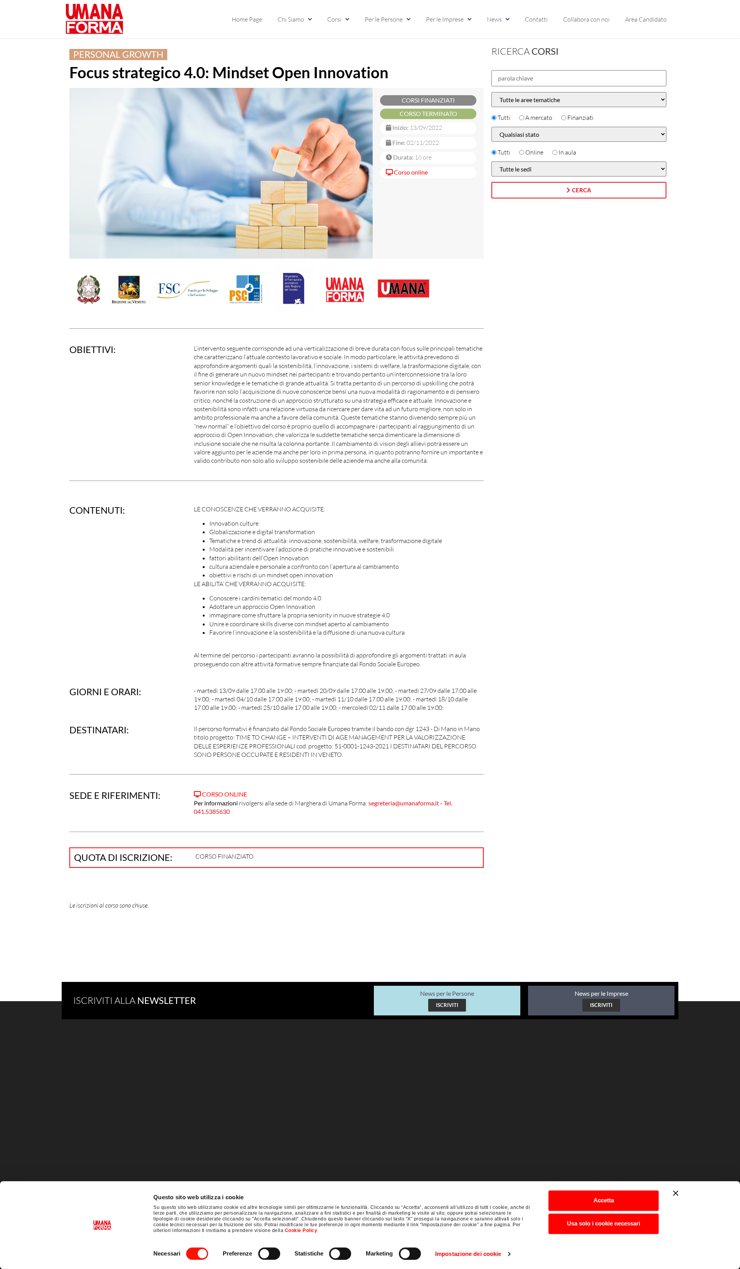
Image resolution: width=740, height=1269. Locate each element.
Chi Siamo (291, 19)
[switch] (269, 1253)
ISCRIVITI (447, 1005)
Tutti (504, 117)
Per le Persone (384, 19)
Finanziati (580, 117)
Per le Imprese (445, 19)
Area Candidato (646, 19)
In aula (567, 152)
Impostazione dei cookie (468, 1254)
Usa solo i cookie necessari (603, 1223)
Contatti (536, 19)
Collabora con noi (586, 19)
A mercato (538, 117)
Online (534, 152)
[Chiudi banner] (675, 1193)
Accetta (604, 1200)
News (494, 19)
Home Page (247, 19)
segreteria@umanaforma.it (403, 803)
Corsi (334, 19)
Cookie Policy (301, 1230)
